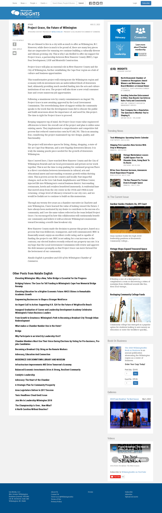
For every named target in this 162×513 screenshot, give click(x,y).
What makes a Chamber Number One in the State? (38, 326)
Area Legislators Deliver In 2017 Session (34, 390)
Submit (81, 3)
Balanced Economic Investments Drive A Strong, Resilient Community (47, 369)
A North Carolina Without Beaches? (31, 409)
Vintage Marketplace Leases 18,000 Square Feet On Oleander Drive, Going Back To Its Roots (136, 159)
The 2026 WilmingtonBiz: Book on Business (136, 349)
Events (90, 492)
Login (135, 3)
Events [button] (43, 3)
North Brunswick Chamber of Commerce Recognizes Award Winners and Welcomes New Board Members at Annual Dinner (135, 82)
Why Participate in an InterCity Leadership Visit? (38, 336)
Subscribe (129, 492)
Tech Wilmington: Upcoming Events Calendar (129, 137)
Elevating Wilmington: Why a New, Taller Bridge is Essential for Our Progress (51, 278)
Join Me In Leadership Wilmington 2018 (33, 400)
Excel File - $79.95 (131, 379)
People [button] (33, 3)
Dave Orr (124, 103)
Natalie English (57, 32)
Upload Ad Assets (131, 497)
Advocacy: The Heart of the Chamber (32, 380)
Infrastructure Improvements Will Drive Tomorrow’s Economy (43, 364)
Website (15, 36)
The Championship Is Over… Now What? (33, 405)
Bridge (18, 331)
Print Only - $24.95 (131, 370)
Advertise (128, 494)
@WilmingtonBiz (66, 497)
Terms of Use (56, 499)
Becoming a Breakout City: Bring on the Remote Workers (41, 349)
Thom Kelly (125, 88)
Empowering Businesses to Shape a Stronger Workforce (41, 299)
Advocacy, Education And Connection (32, 354)
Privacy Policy (56, 501)
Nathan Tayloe (126, 118)
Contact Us (55, 494)
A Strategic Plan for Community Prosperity (35, 385)
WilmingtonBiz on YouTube (134, 472)
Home (15, 3)
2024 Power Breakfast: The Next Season (124, 399)
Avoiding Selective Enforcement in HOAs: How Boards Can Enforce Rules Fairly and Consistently (135, 98)
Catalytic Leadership (25, 374)
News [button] (23, 3)
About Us (54, 492)
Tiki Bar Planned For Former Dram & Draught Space (135, 181)
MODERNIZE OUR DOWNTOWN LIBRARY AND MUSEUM (40, 359)
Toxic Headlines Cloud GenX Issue (31, 395)
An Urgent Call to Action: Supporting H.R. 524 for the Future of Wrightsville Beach (53, 304)
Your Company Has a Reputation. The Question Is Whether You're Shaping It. (135, 113)
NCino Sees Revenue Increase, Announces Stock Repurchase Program (128, 171)
